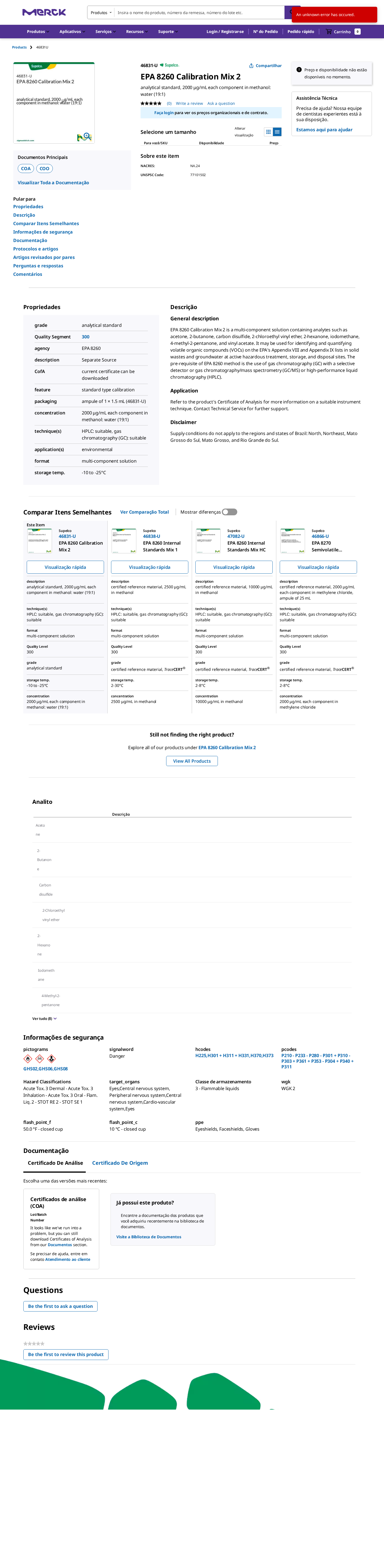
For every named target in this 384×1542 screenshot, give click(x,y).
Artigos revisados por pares (44, 257)
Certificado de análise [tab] (55, 1162)
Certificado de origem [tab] (120, 1162)
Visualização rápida (65, 567)
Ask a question (221, 103)
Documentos (60, 1244)
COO (45, 168)
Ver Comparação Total (144, 512)
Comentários (27, 274)
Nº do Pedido (265, 31)
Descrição (24, 215)
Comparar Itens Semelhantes (46, 223)
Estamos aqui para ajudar (324, 129)
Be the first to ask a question (60, 1306)
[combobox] (194, 12)
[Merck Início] (44, 12)
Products (19, 47)
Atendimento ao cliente (67, 1259)
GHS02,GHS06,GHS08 (45, 1069)
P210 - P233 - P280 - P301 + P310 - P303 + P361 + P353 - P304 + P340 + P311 (317, 1061)
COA (26, 168)
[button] (225, 31)
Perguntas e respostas (38, 266)
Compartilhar (269, 65)
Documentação (30, 240)
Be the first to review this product (68, 1355)
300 (85, 337)
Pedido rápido (301, 31)
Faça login (163, 112)
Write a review (189, 103)
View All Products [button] (192, 761)
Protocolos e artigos (35, 249)
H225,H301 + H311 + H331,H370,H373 (234, 1055)
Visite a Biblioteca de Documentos (148, 1236)
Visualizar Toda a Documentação (53, 182)
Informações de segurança (43, 232)
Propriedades (28, 206)
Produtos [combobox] (99, 12)
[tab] (24, 47)
